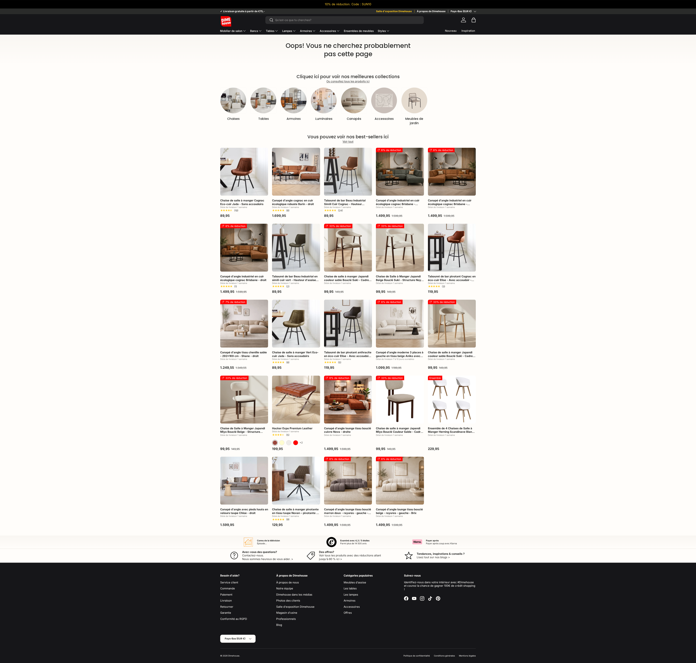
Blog (279, 625)
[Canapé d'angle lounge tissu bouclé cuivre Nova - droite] (348, 400)
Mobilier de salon (231, 31)
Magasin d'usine (286, 612)
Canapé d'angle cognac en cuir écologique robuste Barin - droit (293, 202)
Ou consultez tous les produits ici (348, 81)
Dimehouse (233, 655)
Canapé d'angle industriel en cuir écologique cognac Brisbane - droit (243, 278)
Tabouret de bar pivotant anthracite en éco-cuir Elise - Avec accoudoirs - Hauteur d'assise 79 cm (347, 356)
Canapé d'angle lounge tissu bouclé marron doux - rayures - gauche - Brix (347, 513)
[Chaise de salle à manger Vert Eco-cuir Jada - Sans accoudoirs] (296, 324)
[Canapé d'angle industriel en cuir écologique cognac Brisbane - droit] (244, 248)
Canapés (354, 119)
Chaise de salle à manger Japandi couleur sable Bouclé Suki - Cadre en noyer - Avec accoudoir (346, 280)
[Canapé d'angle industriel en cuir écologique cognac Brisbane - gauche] (400, 172)
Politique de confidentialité (416, 655)
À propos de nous (287, 582)
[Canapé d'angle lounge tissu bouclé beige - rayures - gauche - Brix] (400, 481)
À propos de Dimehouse (431, 11)
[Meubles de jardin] (414, 100)
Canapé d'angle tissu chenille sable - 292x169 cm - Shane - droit (243, 354)
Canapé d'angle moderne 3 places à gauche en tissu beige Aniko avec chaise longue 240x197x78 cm (399, 356)
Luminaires (323, 119)
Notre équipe (284, 588)
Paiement (226, 594)
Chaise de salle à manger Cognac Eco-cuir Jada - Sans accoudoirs (242, 202)
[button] (474, 20)
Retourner (226, 606)
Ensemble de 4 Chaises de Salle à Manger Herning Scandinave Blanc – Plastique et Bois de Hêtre (452, 432)
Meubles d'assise (355, 582)
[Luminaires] (324, 100)
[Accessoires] (384, 100)
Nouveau (451, 30)
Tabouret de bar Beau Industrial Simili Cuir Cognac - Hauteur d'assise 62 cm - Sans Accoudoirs (346, 204)
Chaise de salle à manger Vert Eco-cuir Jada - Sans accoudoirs (295, 354)
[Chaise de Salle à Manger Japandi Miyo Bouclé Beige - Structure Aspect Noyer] (244, 400)
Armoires (306, 31)
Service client (229, 582)
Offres (348, 612)
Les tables (350, 588)
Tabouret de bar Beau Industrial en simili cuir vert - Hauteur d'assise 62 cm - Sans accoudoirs (295, 280)
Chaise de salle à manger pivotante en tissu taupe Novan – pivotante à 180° (295, 513)
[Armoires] (293, 100)
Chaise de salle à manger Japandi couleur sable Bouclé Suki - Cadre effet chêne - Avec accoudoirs (450, 356)
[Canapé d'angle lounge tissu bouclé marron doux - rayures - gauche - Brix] (348, 481)
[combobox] (344, 20)
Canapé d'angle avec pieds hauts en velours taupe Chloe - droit (244, 511)
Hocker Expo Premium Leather (292, 428)
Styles (382, 31)
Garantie (225, 612)
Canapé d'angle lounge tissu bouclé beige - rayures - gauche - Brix (399, 511)
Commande (227, 588)
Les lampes (351, 594)
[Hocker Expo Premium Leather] (296, 400)
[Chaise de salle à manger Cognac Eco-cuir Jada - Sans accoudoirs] (244, 172)
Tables (270, 31)
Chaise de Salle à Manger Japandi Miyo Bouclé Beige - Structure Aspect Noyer (242, 432)
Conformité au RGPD (233, 619)
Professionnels (286, 619)
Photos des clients (288, 600)
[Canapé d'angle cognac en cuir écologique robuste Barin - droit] (296, 172)
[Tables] (263, 100)
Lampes (287, 31)
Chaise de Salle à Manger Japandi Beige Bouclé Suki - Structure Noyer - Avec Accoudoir (400, 280)
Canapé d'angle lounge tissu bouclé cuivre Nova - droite (347, 430)
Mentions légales (467, 655)
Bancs (254, 31)
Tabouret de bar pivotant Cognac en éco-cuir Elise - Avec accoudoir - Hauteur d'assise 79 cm (452, 280)
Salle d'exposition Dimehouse (394, 11)
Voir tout (348, 141)
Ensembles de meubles (359, 31)
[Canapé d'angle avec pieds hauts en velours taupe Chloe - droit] (244, 481)
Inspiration (468, 30)
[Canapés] (354, 100)
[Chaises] (233, 100)
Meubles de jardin (414, 121)
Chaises (233, 119)
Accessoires (328, 31)
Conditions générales (444, 655)
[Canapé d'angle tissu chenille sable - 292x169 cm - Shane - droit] (244, 324)
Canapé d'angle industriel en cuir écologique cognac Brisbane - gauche (397, 204)
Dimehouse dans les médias (294, 594)
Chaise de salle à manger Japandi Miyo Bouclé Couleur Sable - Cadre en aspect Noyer (399, 432)
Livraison (226, 600)
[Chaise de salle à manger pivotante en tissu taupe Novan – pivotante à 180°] (296, 481)
